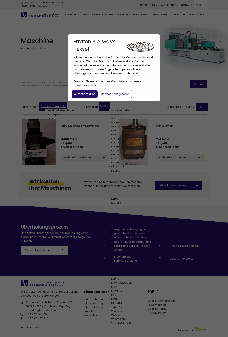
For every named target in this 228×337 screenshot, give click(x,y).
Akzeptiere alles (84, 94)
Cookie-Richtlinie (85, 85)
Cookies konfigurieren (115, 94)
